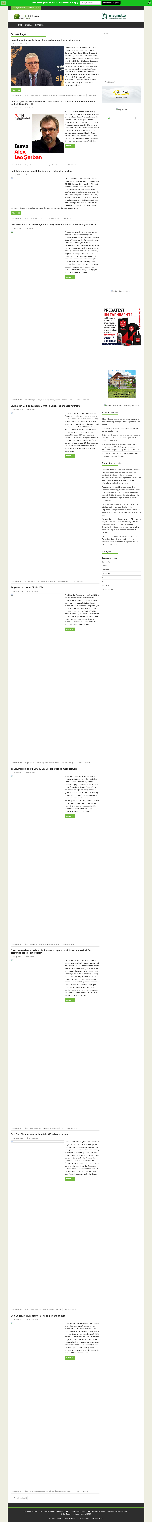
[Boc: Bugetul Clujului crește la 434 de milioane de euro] (37, 1323)
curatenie (58, 400)
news (68, 95)
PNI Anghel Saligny (49, 218)
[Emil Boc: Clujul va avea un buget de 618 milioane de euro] (37, 1142)
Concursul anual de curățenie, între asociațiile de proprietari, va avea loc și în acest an (54, 224)
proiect (60, 581)
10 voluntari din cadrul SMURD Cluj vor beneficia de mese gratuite (44, 768)
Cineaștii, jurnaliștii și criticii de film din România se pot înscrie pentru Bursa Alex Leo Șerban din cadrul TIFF (53, 102)
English (104, 566)
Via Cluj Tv (71, 763)
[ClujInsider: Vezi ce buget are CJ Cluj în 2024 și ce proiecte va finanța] (37, 413)
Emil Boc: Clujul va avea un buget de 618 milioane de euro (40, 1134)
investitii (57, 763)
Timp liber (39, 25)
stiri (84, 95)
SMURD (50, 944)
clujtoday (45, 95)
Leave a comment (88, 165)
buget (27, 95)
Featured (105, 570)
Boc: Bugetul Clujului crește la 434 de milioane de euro (38, 1315)
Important (15, 95)
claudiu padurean (35, 95)
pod (57, 218)
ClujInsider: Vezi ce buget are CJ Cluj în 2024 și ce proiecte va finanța (45, 406)
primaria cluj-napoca (40, 944)
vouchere (70, 1491)
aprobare (28, 581)
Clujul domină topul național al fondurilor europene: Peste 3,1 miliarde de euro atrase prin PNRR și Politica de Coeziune (121, 437)
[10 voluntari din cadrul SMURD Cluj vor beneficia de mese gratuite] (37, 776)
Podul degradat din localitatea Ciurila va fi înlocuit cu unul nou (42, 171)
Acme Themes (97, 1518)
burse (31, 1491)
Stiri (20, 25)
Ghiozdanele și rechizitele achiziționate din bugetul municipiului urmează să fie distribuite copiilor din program (50, 951)
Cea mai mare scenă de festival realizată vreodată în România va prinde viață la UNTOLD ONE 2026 (120, 541)
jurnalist (67, 165)
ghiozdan (48, 1128)
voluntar (56, 944)
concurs (51, 400)
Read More (16, 90)
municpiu (65, 400)
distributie (37, 1128)
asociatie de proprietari (32, 400)
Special (28, 25)
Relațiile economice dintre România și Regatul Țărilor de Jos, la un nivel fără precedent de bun (121, 512)
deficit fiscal (61, 95)
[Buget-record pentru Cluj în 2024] (37, 595)
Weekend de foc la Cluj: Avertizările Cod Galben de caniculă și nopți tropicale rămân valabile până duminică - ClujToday (121, 472)
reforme (79, 95)
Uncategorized (107, 589)
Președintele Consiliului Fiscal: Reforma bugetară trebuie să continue (45, 40)
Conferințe (106, 562)
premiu (71, 400)
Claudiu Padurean (31, 44)
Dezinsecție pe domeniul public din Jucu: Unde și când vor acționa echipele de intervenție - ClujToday (120, 507)
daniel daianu (53, 95)
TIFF (72, 165)
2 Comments (93, 95)
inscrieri (61, 165)
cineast (47, 165)
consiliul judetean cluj (43, 581)
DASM (31, 1128)
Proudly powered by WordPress (61, 1518)
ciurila (32, 218)
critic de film (54, 165)
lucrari (41, 218)
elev (43, 1128)
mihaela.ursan (29, 108)
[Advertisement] (121, 59)
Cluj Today (110, 82)
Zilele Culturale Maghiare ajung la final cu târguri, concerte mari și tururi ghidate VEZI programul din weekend (121, 421)
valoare (76, 165)
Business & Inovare (109, 558)
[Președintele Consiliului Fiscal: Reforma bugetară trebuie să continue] (37, 47)
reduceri (73, 95)
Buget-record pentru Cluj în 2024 (27, 587)
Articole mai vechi (20, 1498)
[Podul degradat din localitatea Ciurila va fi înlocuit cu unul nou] (37, 178)
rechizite (60, 1128)
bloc (42, 400)
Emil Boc (51, 763)
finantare (54, 581)
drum (36, 218)
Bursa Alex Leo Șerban (37, 165)
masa (31, 944)
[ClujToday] (13, 24)
